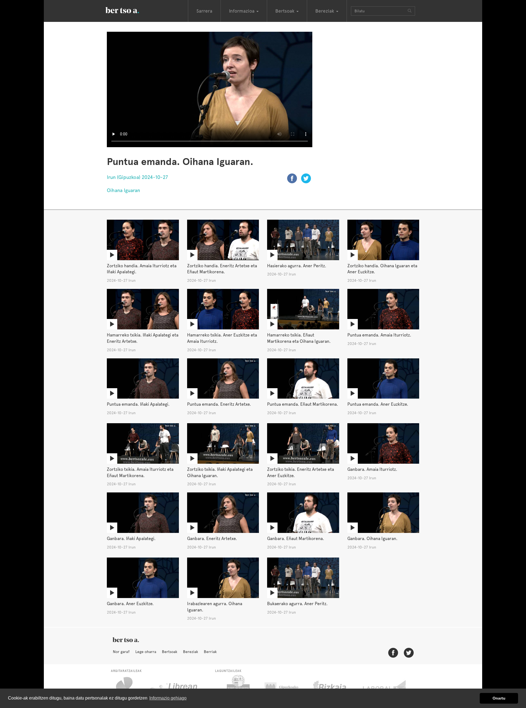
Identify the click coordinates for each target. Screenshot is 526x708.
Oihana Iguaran (123, 190)
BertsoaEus (130, 9)
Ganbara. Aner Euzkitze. (130, 603)
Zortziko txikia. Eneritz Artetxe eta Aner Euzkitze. (300, 472)
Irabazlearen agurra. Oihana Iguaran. (214, 607)
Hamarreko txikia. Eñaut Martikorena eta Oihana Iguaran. (299, 338)
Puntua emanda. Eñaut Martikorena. (302, 404)
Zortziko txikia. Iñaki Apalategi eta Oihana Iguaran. (220, 472)
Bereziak (190, 651)
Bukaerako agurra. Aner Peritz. (297, 603)
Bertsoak (169, 651)
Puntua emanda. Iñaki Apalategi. (138, 404)
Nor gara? (121, 651)
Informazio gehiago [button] (168, 698)
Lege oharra (145, 651)
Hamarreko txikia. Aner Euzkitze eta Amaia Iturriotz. (222, 338)
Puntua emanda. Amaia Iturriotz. (379, 335)
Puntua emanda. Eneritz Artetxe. (219, 404)
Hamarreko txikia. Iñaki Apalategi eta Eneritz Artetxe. (142, 338)
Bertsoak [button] (285, 11)
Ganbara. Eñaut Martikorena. (295, 538)
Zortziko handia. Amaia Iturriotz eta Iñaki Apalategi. (141, 269)
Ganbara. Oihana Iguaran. (372, 538)
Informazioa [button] (242, 11)
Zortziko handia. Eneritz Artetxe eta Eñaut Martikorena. (222, 269)
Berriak (210, 651)
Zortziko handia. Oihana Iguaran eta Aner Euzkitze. (382, 269)
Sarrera (204, 11)
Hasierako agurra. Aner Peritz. (296, 265)
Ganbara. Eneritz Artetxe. (212, 538)
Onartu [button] (499, 698)
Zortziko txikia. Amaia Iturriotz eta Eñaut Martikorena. (140, 472)
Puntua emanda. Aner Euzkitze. (377, 404)
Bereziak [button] (325, 11)
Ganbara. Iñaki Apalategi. (131, 538)
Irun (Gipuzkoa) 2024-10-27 (137, 177)
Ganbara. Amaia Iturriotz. (372, 469)
